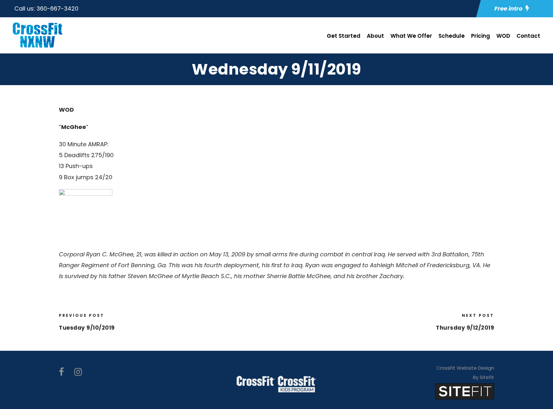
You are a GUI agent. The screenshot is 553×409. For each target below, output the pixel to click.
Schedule (451, 36)
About (375, 36)
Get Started (343, 36)
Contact (528, 36)
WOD (503, 36)
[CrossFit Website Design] (464, 391)
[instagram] (78, 372)
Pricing (480, 36)
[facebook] (61, 372)
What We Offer (411, 36)
